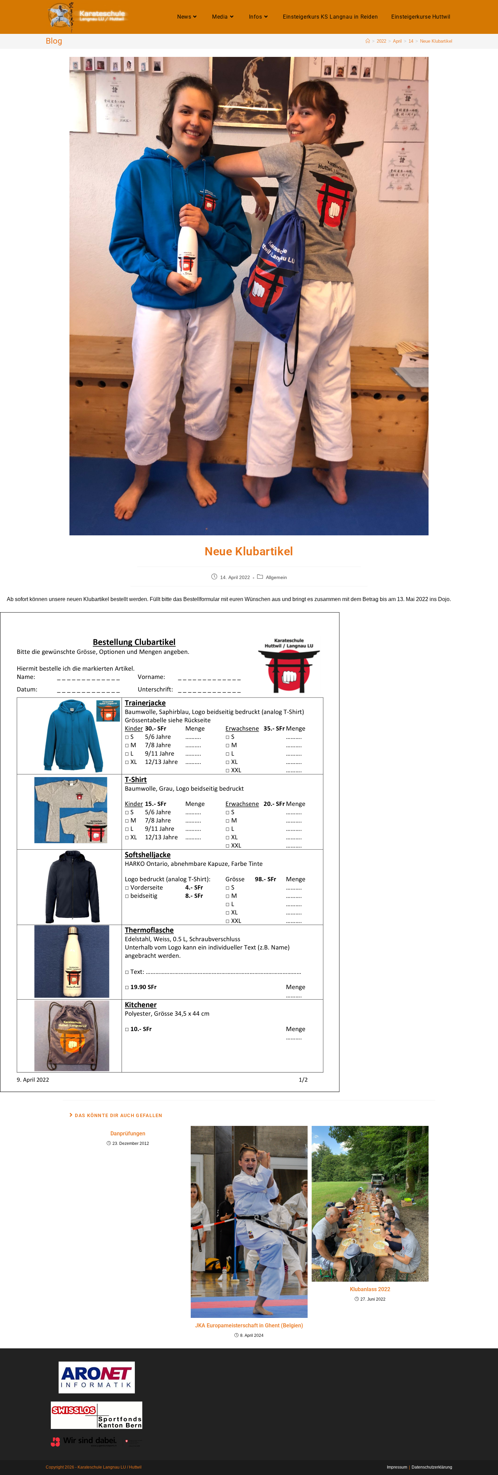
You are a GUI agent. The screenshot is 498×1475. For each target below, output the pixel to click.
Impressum (397, 1467)
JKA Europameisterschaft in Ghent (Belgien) (249, 1325)
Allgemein (276, 577)
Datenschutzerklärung (432, 1467)
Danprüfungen (127, 1133)
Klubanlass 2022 (370, 1289)
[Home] (368, 41)
